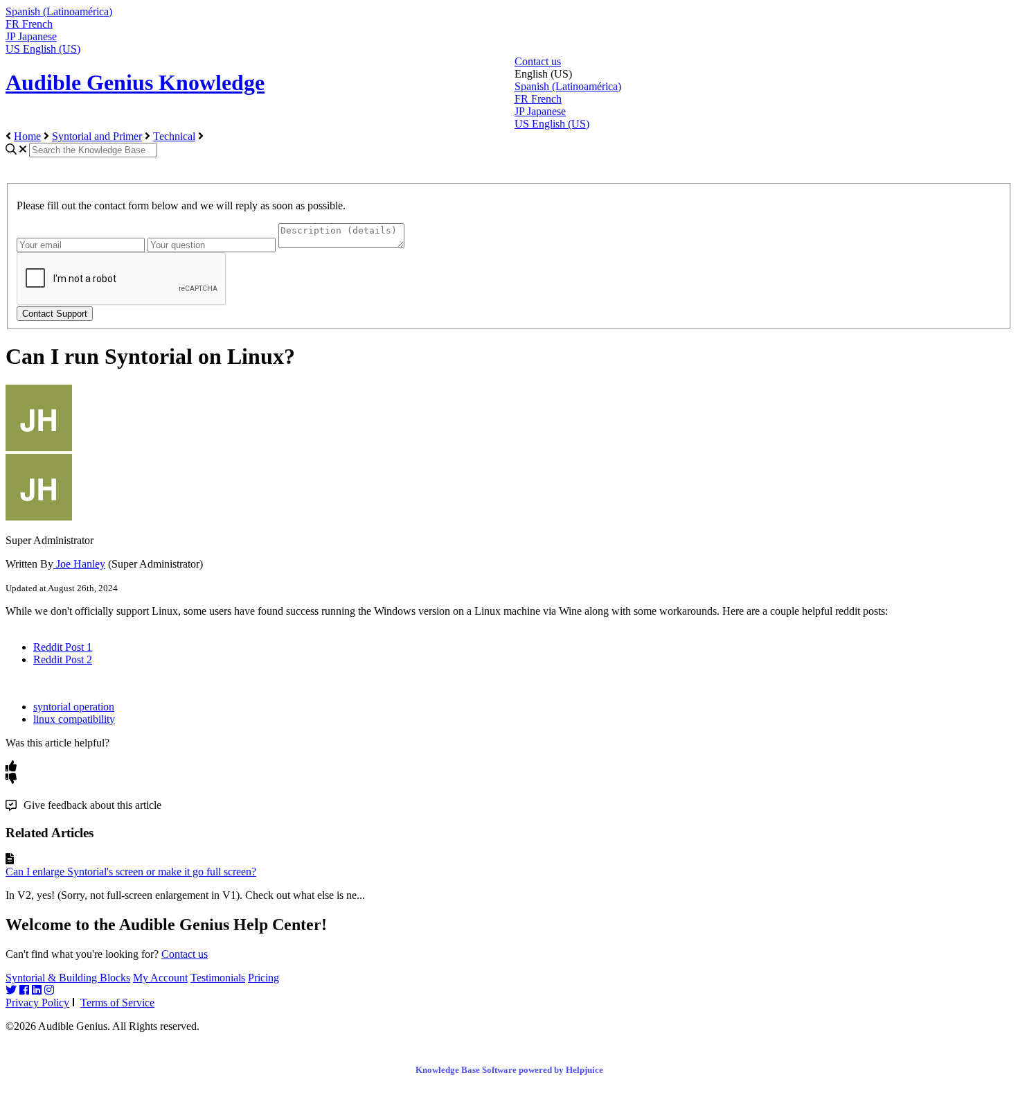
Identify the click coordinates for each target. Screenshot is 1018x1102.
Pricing (263, 977)
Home (27, 136)
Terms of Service (117, 1002)
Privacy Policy (37, 1002)
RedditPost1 (62, 647)
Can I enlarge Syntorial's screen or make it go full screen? (131, 871)
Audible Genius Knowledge (135, 82)
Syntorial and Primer (97, 136)
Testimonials (217, 977)
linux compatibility (74, 719)
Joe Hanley (79, 564)
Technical (174, 136)
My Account (160, 977)
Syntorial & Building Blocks (68, 977)
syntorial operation (73, 706)
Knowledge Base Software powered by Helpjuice (509, 1070)
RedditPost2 (62, 659)
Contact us (538, 61)
